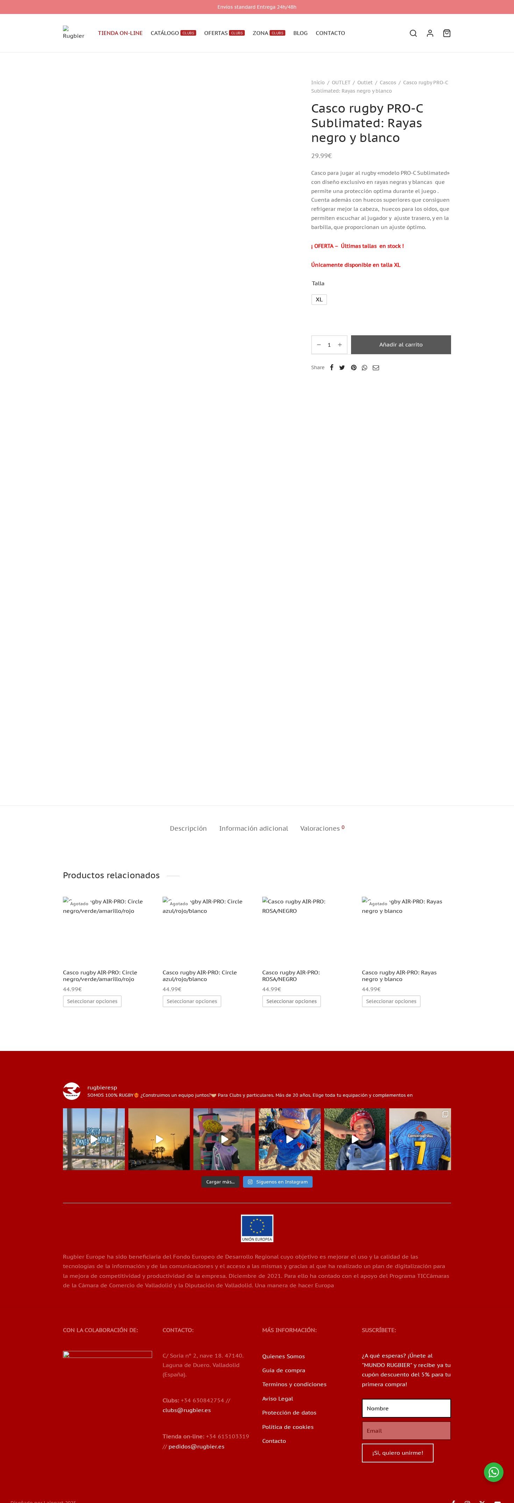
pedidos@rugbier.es (196, 1446)
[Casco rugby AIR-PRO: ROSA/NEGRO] (306, 930)
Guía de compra (283, 1370)
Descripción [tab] (188, 828)
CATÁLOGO (172, 32)
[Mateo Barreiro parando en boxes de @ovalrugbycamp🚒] (355, 1139)
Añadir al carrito (401, 344)
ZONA (268, 32)
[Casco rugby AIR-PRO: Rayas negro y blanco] (406, 930)
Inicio (318, 82)
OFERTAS (223, 32)
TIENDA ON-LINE (120, 32)
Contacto (274, 1440)
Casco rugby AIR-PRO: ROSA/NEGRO (291, 975)
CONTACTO (330, 32)
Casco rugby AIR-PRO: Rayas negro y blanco (399, 975)
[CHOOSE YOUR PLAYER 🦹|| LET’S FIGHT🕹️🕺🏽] (224, 1139)
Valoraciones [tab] (322, 828)
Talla (318, 283)
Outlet (365, 82)
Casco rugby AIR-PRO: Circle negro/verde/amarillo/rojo (100, 975)
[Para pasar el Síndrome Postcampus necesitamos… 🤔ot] (159, 1139)
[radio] (319, 299)
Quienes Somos (283, 1356)
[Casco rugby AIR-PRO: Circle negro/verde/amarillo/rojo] (107, 930)
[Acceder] (430, 33)
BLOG (300, 32)
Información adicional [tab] (253, 828)
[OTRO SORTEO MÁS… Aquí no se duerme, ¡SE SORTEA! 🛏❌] (94, 1139)
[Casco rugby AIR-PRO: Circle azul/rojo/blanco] (207, 930)
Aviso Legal (277, 1398)
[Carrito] (447, 33)
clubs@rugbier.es (187, 1410)
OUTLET (341, 82)
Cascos (388, 82)
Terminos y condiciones (294, 1384)
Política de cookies (288, 1426)
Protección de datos (289, 1412)
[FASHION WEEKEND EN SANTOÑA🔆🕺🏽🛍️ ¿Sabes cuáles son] (290, 1139)
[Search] (413, 33)
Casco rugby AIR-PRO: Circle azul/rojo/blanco (200, 975)
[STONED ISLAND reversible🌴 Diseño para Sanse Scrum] (420, 1139)
